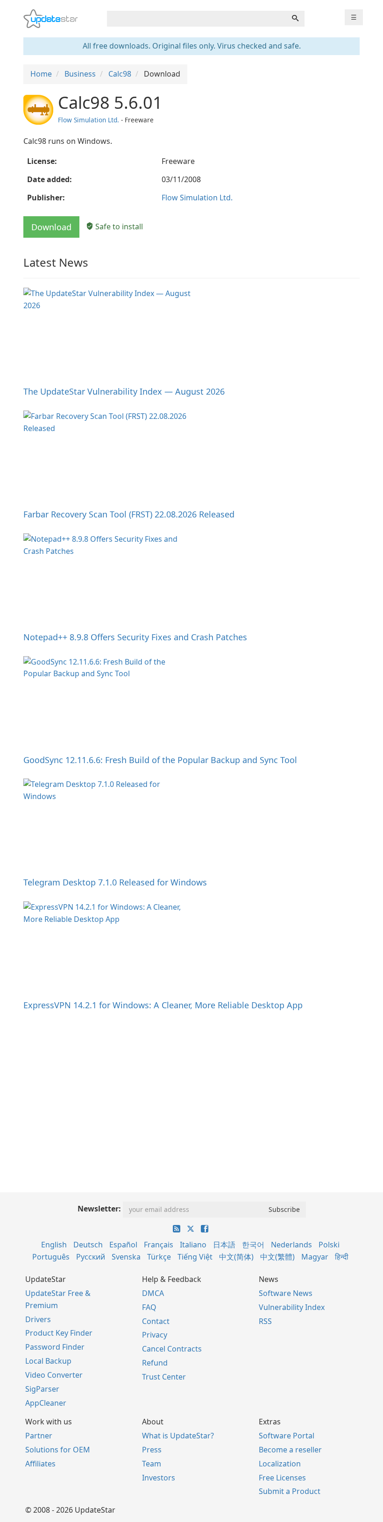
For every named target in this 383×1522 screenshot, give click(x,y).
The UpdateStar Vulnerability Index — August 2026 (124, 391)
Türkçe (159, 1257)
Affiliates (40, 1463)
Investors (158, 1477)
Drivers (38, 1319)
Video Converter (54, 1375)
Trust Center (164, 1377)
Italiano (193, 1244)
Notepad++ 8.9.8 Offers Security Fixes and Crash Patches (135, 637)
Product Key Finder (58, 1333)
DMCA (153, 1293)
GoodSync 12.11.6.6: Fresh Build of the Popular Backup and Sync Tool (160, 759)
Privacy (154, 1335)
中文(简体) (236, 1257)
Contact (156, 1321)
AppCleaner (45, 1403)
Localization (280, 1463)
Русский (90, 1257)
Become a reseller (290, 1449)
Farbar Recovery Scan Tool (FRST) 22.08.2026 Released (128, 514)
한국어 (253, 1244)
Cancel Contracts (172, 1349)
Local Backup (48, 1361)
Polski (329, 1244)
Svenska (126, 1257)
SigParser (42, 1389)
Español (123, 1244)
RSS (265, 1321)
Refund (155, 1363)
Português (51, 1257)
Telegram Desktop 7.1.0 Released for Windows (115, 882)
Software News (285, 1293)
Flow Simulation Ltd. (88, 119)
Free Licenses (282, 1477)
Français (158, 1244)
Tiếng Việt (195, 1257)
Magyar (314, 1257)
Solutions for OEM (57, 1449)
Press (152, 1449)
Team (151, 1463)
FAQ (149, 1307)
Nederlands (291, 1244)
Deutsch (88, 1244)
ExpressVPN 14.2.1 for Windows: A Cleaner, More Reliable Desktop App (163, 1005)
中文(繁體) (277, 1257)
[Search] (295, 19)
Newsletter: (99, 1208)
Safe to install (118, 226)
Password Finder (55, 1347)
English (54, 1244)
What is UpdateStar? (178, 1435)
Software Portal (286, 1435)
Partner (38, 1435)
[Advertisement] (191, 1089)
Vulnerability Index (292, 1307)
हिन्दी (341, 1257)
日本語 (224, 1244)
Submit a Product (289, 1491)
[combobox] (196, 19)
